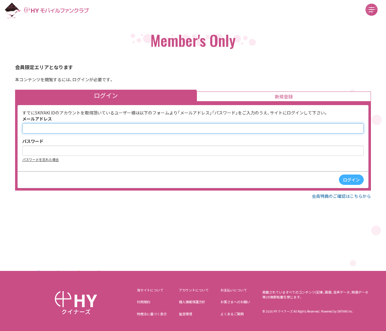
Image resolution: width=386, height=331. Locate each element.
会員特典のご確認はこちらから (341, 196)
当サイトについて (150, 290)
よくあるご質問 (232, 313)
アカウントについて (194, 290)
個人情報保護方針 (192, 301)
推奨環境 (185, 313)
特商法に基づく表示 (152, 313)
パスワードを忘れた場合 (40, 159)
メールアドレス (37, 119)
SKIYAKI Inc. (345, 311)
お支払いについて (233, 290)
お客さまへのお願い (235, 301)
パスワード (32, 141)
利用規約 (143, 301)
